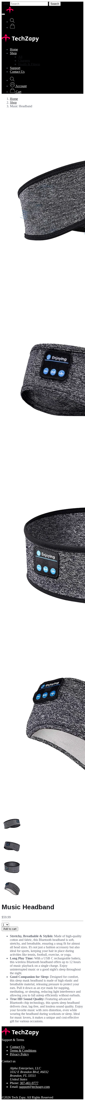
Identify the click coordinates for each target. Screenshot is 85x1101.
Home (14, 49)
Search (55, 3)
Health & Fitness (29, 64)
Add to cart (10, 928)
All (20, 57)
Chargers (24, 60)
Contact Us (17, 71)
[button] (18, 86)
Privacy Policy (19, 1054)
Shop (13, 53)
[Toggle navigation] (3, 14)
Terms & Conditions (23, 1050)
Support (15, 68)
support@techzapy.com (34, 1086)
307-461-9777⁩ (29, 1083)
